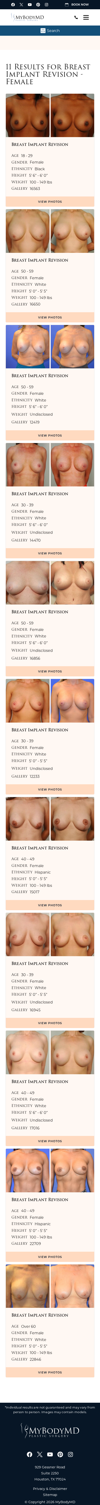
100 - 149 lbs (41, 182)
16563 (35, 189)
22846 (35, 1359)
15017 (34, 892)
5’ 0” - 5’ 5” (38, 291)
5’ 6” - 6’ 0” (38, 175)
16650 (35, 304)
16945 (35, 1010)
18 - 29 (27, 156)
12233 (35, 776)
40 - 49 (27, 859)
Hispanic (43, 872)
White (40, 284)
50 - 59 (27, 271)
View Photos (50, 201)
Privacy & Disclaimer (50, 1489)
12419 (35, 422)
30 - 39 (27, 505)
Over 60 (28, 1326)
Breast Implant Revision (48, 70)
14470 (35, 540)
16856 (35, 658)
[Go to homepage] (38, 17)
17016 (35, 1128)
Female (37, 162)
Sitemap (50, 1494)
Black (40, 169)
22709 (35, 1243)
